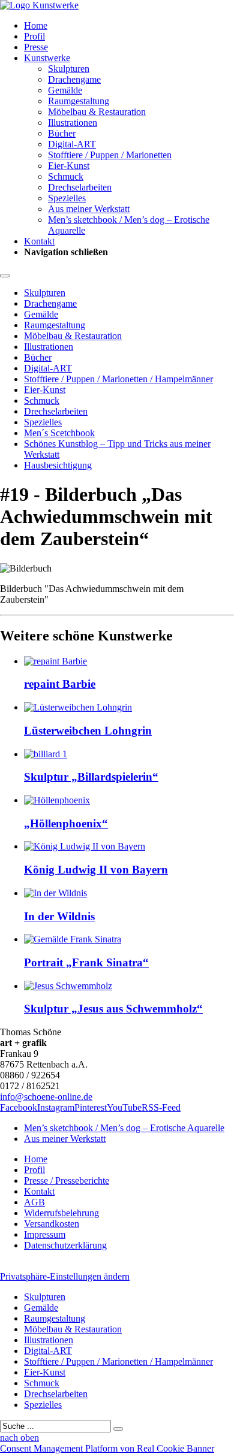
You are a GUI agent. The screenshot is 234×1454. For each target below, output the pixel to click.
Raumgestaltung (78, 101)
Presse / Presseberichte (66, 1180)
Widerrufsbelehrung (61, 1213)
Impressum (44, 1234)
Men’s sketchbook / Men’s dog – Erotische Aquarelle (124, 1128)
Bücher (62, 133)
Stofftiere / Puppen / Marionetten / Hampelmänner (118, 379)
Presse (36, 47)
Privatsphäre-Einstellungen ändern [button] (65, 1276)
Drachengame (74, 79)
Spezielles (67, 198)
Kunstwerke (47, 58)
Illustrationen (72, 122)
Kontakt (39, 241)
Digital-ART (72, 144)
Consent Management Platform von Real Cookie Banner (107, 1448)
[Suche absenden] (118, 1429)
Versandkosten (51, 1224)
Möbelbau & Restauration (97, 112)
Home (35, 25)
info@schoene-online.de (46, 1097)
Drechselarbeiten (80, 187)
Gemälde (65, 90)
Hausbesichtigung (58, 465)
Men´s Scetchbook (59, 433)
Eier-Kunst (68, 166)
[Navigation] (5, 275)
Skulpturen (68, 69)
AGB (34, 1202)
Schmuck (65, 176)
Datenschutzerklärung (65, 1245)
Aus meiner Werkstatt (89, 209)
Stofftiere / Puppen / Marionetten (110, 155)
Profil (34, 36)
